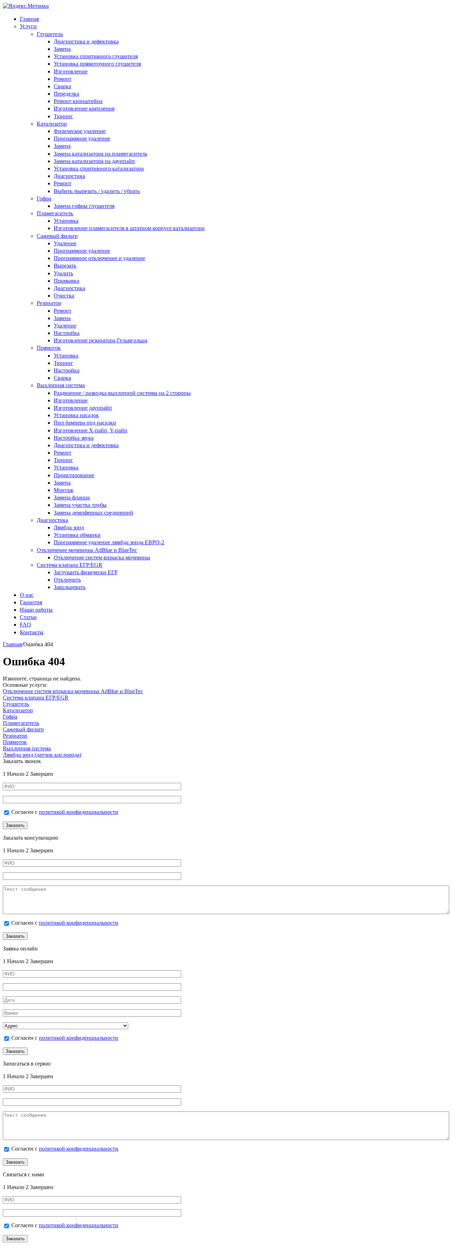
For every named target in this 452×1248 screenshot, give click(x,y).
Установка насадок (76, 415)
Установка (66, 221)
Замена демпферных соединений (93, 513)
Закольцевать (69, 587)
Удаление (65, 243)
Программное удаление (82, 139)
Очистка (64, 296)
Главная (29, 19)
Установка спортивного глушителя (96, 56)
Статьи (28, 617)
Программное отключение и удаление (99, 258)
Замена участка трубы (80, 505)
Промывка (66, 281)
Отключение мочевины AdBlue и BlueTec (87, 550)
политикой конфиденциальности (78, 812)
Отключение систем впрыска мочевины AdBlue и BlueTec (73, 691)
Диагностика (69, 176)
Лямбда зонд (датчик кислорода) (42, 755)
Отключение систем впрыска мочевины (102, 557)
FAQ (25, 625)
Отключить (67, 580)
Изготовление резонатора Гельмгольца (100, 340)
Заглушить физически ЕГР (86, 572)
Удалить (63, 273)
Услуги (28, 26)
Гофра (44, 199)
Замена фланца (72, 497)
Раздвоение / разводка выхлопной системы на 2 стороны (122, 393)
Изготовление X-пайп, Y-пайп (90, 430)
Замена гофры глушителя (84, 206)
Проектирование (74, 475)
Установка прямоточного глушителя (97, 64)
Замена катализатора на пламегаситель (100, 154)
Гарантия (31, 602)
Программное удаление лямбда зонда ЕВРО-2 (109, 542)
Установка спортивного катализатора (99, 169)
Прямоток (49, 348)
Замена (62, 49)
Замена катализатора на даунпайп (94, 161)
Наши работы (36, 610)
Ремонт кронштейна (78, 101)
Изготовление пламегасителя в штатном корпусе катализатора (129, 228)
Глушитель (50, 34)
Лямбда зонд (69, 527)
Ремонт (62, 79)
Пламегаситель (55, 213)
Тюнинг (63, 116)
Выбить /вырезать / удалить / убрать (97, 191)
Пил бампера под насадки (85, 423)
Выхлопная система (61, 385)
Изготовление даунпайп (83, 408)
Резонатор (49, 303)
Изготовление (71, 71)
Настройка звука (74, 438)
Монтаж (63, 490)
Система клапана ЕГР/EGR (69, 565)
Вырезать (65, 266)
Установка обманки (77, 535)
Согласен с (64, 812)
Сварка (62, 86)
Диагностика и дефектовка (86, 41)
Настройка (66, 333)
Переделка (66, 94)
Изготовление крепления (84, 109)
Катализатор (52, 124)
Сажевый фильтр (57, 236)
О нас (27, 595)
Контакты (31, 632)
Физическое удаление (80, 131)
